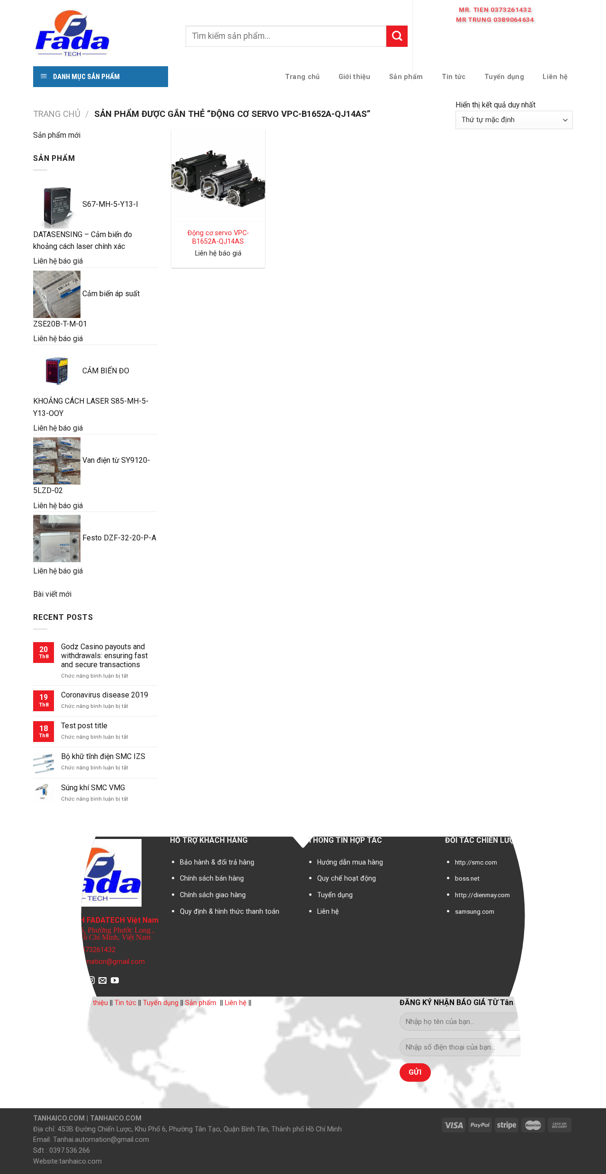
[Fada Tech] (102, 32)
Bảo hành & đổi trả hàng (217, 862)
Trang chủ (56, 114)
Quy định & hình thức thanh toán (229, 911)
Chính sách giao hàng (213, 895)
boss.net (467, 878)
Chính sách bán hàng (212, 878)
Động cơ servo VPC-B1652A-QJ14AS (218, 237)
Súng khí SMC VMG (93, 787)
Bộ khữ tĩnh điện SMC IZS (103, 756)
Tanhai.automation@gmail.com (97, 962)
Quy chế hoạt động (346, 878)
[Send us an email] (102, 981)
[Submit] (397, 36)
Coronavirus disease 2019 (104, 694)
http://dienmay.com (482, 895)
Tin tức (125, 1002)
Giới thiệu (94, 1002)
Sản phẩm (200, 1002)
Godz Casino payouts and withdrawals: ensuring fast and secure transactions (104, 655)
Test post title (84, 725)
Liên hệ (328, 911)
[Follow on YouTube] (115, 981)
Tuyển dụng (335, 895)
